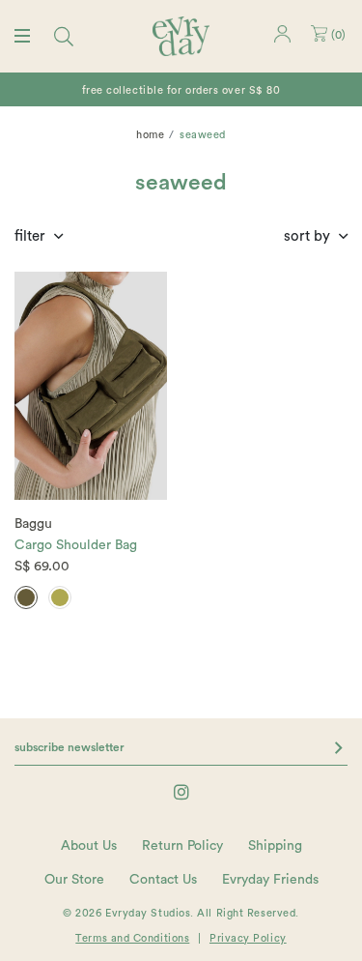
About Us (89, 846)
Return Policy (182, 846)
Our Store (74, 880)
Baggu (33, 524)
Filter (29, 236)
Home (150, 135)
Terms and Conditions (132, 938)
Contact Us (163, 880)
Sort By (307, 236)
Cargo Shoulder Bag (75, 545)
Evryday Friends (270, 880)
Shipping (275, 846)
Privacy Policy (248, 938)
